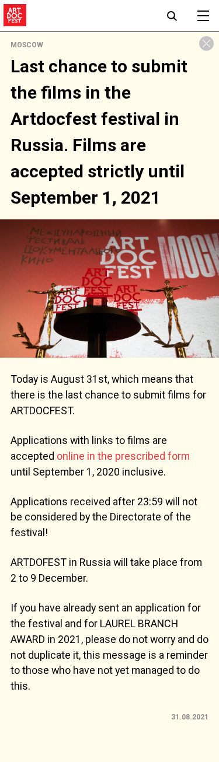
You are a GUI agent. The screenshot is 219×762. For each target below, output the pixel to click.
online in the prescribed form (123, 456)
